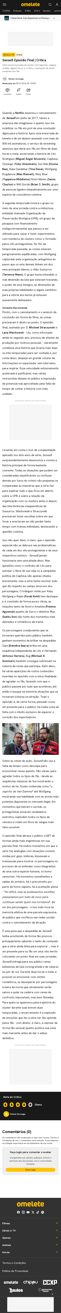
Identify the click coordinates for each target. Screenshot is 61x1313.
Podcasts (17, 11)
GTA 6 (37, 11)
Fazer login (31, 1169)
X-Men (28, 11)
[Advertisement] (30, 103)
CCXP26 (6, 11)
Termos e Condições (14, 1263)
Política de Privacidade (15, 1271)
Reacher (47, 11)
